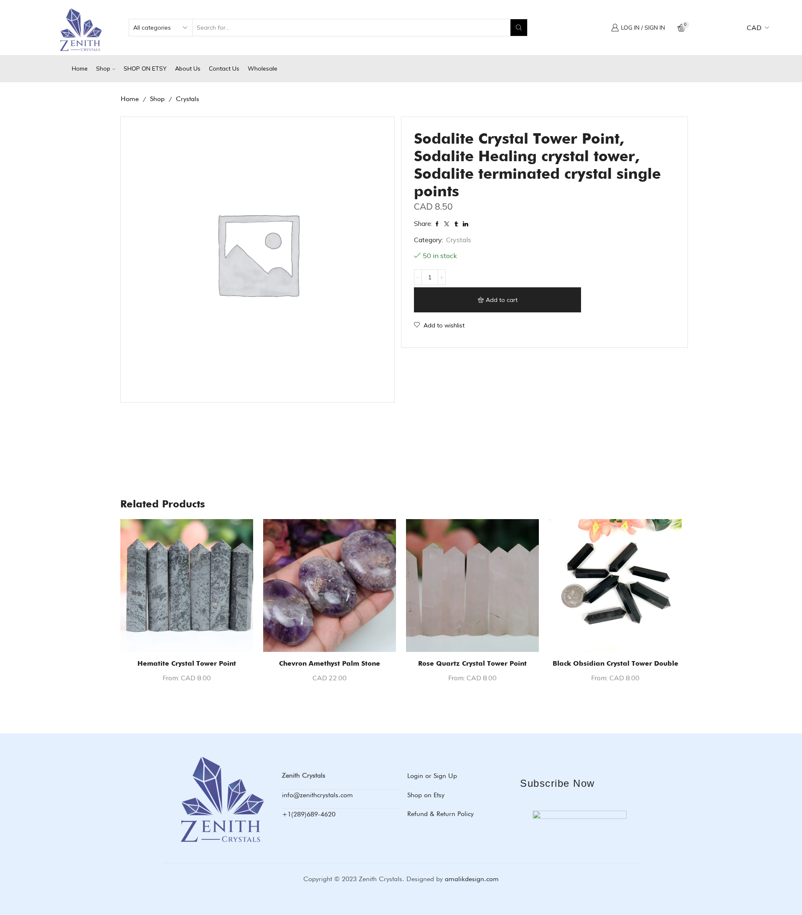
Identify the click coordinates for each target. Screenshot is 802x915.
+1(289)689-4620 (308, 814)
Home (80, 68)
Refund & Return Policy (440, 814)
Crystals (187, 99)
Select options (187, 638)
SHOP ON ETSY (145, 68)
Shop (103, 68)
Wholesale (262, 68)
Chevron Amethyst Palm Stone (329, 663)
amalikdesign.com (472, 879)
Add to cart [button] (329, 638)
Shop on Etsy (425, 795)
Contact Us (224, 68)
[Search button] (518, 27)
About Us (187, 68)
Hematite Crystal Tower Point (186, 663)
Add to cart (502, 300)
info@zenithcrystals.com (317, 795)
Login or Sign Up (432, 776)
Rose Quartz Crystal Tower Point (472, 663)
